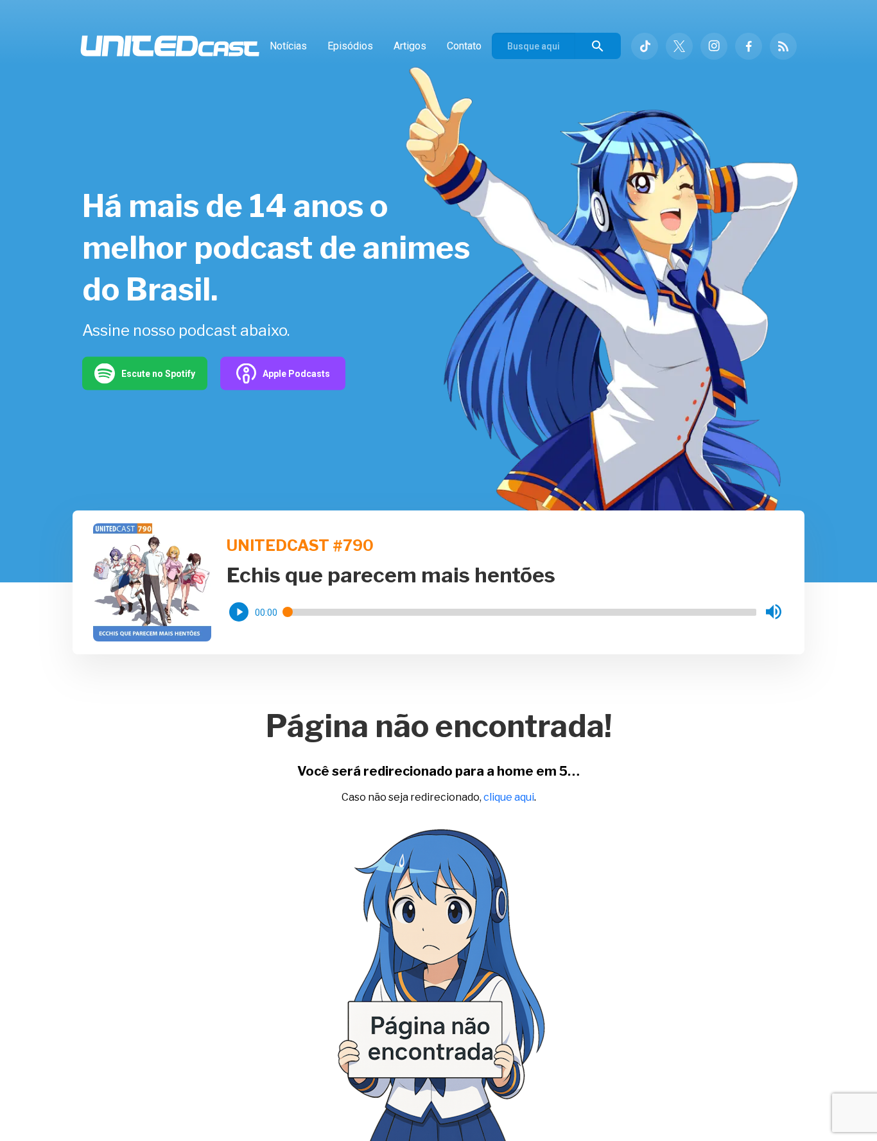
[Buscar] (598, 46)
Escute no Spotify (158, 373)
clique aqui (508, 797)
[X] (679, 46)
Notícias (288, 46)
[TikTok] (644, 46)
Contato (464, 46)
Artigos (410, 46)
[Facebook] (748, 46)
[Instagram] (713, 46)
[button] (238, 612)
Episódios (350, 46)
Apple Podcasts (296, 373)
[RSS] (783, 46)
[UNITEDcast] (169, 46)
